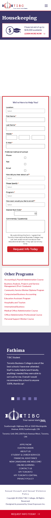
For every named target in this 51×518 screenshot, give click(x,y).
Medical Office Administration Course (21, 310)
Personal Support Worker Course (19, 319)
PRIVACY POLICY (25, 478)
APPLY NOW (25, 444)
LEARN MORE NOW (33, 33)
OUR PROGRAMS (25, 448)
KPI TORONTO (25, 472)
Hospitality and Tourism (14, 302)
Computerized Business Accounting (20, 294)
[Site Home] (25, 415)
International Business (14, 306)
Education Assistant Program (17, 298)
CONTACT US (25, 468)
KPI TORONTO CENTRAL (25, 475)
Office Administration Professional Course (23, 315)
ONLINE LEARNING (25, 465)
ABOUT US (25, 451)
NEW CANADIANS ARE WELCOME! (25, 461)
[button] (12, 398)
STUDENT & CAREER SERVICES (25, 454)
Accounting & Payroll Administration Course (23, 279)
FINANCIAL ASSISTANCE (25, 458)
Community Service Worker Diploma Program (24, 290)
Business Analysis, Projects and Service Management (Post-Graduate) (21, 284)
